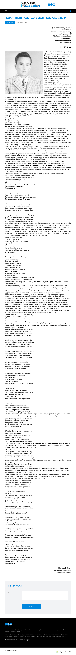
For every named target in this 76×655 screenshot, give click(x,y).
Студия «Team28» (65, 652)
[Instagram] (51, 4)
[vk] (54, 4)
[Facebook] (49, 4)
